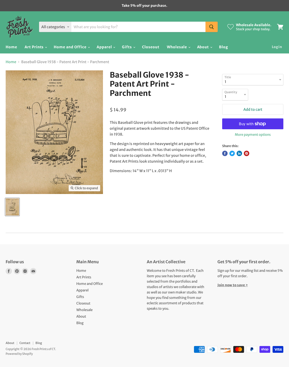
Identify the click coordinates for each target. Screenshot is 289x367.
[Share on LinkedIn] (239, 153)
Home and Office (70, 47)
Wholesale (177, 47)
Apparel (105, 47)
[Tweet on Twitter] (232, 153)
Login (277, 47)
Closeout (150, 47)
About (203, 47)
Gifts (127, 47)
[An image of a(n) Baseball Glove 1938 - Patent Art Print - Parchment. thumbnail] (12, 207)
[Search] (211, 27)
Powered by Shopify (19, 354)
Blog (223, 47)
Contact (24, 343)
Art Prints (35, 47)
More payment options (253, 134)
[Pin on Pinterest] (246, 153)
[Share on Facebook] (225, 153)
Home (11, 47)
